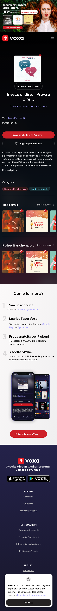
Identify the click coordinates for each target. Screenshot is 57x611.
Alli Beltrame (20, 106)
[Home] (8, 38)
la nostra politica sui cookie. (31, 595)
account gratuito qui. (28, 309)
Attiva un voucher (28, 510)
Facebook (28, 570)
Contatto (28, 503)
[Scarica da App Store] (16, 478)
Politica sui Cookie (28, 551)
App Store (23, 327)
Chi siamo (28, 496)
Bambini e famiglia (39, 189)
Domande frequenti (28, 529)
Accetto (28, 602)
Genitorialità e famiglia (15, 189)
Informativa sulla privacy (28, 544)
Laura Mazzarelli (37, 106)
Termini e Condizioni (28, 537)
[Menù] (53, 38)
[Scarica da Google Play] (39, 478)
